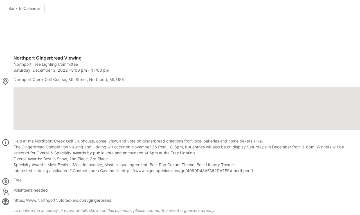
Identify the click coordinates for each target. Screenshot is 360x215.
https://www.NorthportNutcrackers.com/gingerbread (62, 200)
